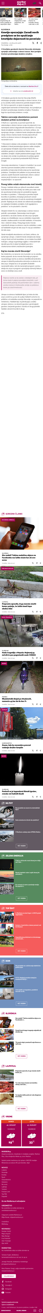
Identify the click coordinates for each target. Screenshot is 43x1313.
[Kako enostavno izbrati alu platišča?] (7, 824)
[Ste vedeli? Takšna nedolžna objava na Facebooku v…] (7, 1022)
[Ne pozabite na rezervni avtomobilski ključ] (7, 812)
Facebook (8, 1281)
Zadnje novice (6, 1310)
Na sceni (4, 1184)
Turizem (4, 1189)
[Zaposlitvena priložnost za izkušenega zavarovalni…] (7, 941)
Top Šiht (4, 1194)
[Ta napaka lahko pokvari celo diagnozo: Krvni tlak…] (7, 1099)
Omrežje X (8, 1285)
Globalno (5, 1182)
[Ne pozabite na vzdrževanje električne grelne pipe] (7, 969)
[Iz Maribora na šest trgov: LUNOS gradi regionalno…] (7, 917)
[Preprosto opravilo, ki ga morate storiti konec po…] (7, 1075)
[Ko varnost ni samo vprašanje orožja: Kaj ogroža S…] (7, 888)
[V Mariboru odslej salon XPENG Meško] (7, 836)
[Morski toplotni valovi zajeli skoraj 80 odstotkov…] (7, 876)
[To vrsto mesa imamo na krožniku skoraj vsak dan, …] (7, 1087)
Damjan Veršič (6, 1231)
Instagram (8, 1289)
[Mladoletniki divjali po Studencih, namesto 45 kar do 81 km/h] (21, 677)
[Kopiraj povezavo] (40, 563)
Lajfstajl (4, 1187)
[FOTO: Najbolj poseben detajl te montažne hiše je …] (7, 981)
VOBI (35, 1307)
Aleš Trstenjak (6, 1241)
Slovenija (4, 1172)
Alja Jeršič (5, 1243)
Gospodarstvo (6, 1179)
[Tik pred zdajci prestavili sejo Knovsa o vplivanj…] (7, 1046)
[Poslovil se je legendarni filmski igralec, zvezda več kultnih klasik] (21, 770)
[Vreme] (34, 3)
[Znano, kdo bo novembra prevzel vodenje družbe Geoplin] (21, 723)
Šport (3, 1177)
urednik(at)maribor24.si (9, 1210)
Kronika (4, 1175)
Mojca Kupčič (6, 1233)
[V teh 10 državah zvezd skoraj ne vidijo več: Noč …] (7, 864)
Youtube (8, 1292)
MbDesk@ (5, 1224)
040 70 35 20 (23, 1257)
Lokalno (4, 1170)
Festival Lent (6, 1191)
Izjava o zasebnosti (8, 1304)
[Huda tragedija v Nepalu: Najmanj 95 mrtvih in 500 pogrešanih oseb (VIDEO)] (21, 631)
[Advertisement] (21, 411)
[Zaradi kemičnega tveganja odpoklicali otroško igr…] (7, 1034)
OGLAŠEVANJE (9, 1276)
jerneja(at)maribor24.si (9, 1264)
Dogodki (4, 1196)
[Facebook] (37, 563)
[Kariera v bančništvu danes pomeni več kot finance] (7, 929)
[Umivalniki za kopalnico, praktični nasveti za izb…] (7, 994)
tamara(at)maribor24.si (9, 1257)
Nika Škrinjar (6, 1236)
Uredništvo (5, 1221)
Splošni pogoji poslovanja (10, 1302)
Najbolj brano (21, 1310)
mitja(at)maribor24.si (16, 1217)
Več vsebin (22, 846)
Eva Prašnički (6, 1238)
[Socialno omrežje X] (33, 563)
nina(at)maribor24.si (8, 1271)
